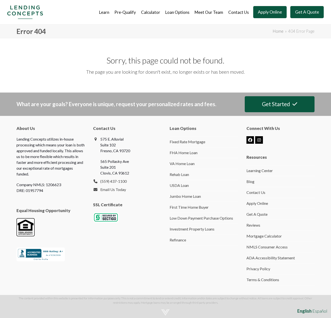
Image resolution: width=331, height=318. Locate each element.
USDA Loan (179, 185)
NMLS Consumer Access (267, 247)
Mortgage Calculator (264, 236)
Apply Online (257, 203)
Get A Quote (257, 214)
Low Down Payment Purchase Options (201, 218)
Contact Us (255, 192)
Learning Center (259, 170)
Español (319, 311)
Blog (250, 181)
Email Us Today (113, 189)
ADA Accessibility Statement (270, 257)
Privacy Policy (258, 268)
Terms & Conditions (262, 279)
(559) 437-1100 (113, 181)
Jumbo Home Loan (185, 196)
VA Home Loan (182, 163)
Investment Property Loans (192, 229)
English (304, 311)
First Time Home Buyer (189, 207)
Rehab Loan (179, 174)
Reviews (253, 225)
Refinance (178, 240)
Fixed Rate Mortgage (187, 141)
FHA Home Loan (183, 152)
